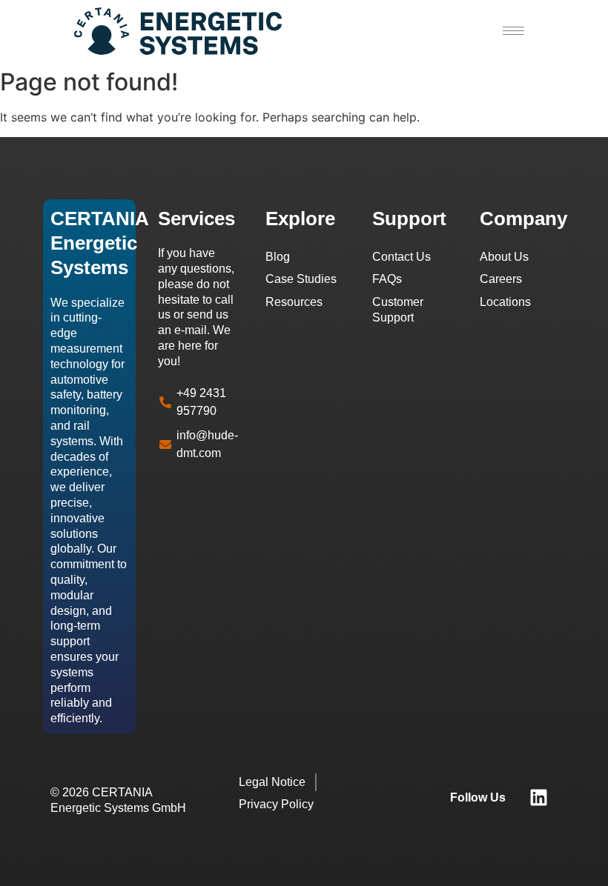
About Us (504, 256)
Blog (277, 256)
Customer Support (397, 310)
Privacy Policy (276, 804)
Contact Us (401, 256)
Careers (501, 279)
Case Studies (301, 279)
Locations (505, 302)
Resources (294, 302)
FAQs (387, 279)
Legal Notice (272, 782)
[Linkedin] (539, 797)
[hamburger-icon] (513, 31)
